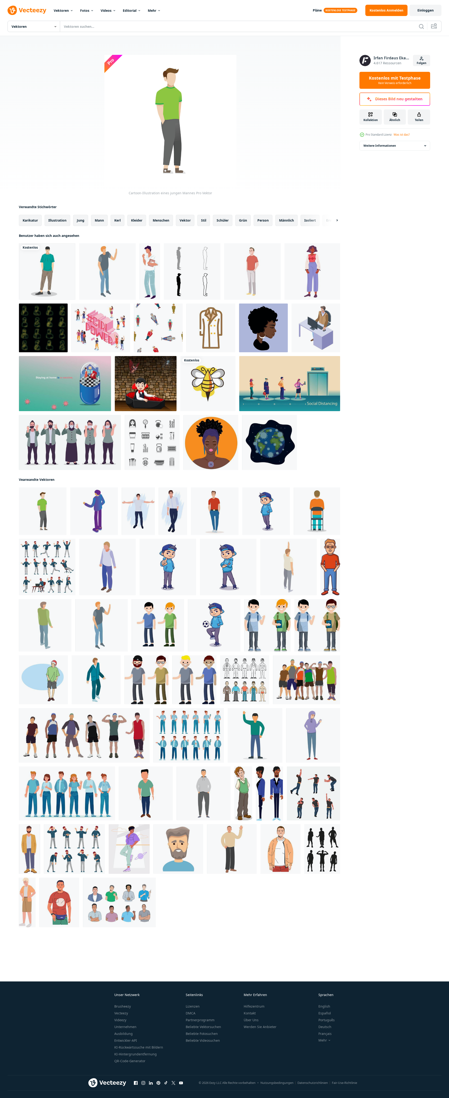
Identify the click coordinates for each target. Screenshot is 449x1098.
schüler (223, 220)
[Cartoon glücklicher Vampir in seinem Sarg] (146, 383)
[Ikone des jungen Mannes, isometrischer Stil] (94, 511)
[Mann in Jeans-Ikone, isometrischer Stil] (45, 625)
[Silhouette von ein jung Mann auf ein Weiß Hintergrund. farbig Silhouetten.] (84, 735)
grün (243, 220)
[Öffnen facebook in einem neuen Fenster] (136, 1083)
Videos (106, 10)
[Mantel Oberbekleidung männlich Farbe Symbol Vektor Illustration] (210, 328)
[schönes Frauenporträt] (263, 328)
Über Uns (251, 1020)
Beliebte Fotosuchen (202, 1033)
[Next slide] (333, 220)
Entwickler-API (125, 1040)
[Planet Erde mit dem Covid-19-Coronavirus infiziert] (269, 442)
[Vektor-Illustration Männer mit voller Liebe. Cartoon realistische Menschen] (138, 511)
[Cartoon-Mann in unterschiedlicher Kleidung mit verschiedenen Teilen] (244, 679)
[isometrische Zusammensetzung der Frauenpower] (100, 328)
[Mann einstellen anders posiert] (313, 793)
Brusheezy (122, 1006)
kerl (117, 220)
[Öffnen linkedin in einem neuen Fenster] (151, 1083)
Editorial (129, 10)
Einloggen (425, 10)
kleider (136, 220)
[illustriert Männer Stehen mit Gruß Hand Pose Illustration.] (232, 849)
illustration (57, 220)
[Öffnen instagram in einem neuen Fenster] (143, 1083)
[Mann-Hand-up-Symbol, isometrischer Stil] (107, 271)
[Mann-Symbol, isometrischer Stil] (107, 567)
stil (203, 220)
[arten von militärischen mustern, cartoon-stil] (158, 328)
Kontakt (250, 1013)
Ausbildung (123, 1033)
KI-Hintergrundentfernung (135, 1054)
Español (324, 1013)
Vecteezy (121, 1013)
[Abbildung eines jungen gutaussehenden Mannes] (119, 902)
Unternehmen (125, 1027)
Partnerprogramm (200, 1020)
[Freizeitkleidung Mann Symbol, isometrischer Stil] (96, 679)
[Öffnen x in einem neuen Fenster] (173, 1083)
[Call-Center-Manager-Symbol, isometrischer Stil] (316, 328)
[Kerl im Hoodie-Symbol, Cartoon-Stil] (313, 735)
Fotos (84, 10)
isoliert (310, 220)
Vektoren (61, 10)
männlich (286, 220)
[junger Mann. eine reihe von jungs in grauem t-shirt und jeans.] (158, 625)
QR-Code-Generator (129, 1061)
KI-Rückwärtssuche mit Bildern (138, 1047)
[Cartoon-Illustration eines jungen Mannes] (42, 511)
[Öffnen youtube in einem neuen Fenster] (181, 1083)
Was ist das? (402, 135)
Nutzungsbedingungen (276, 1083)
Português (326, 1020)
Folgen (421, 63)
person (263, 220)
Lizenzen (193, 1006)
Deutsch (324, 1027)
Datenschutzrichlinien (312, 1083)
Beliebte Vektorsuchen (203, 1027)
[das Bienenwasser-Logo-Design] (207, 383)
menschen (161, 220)
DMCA (190, 1013)
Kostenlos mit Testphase (395, 80)
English (324, 1006)
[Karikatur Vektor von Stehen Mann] (243, 793)
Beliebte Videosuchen (203, 1040)
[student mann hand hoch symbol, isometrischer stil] (288, 567)
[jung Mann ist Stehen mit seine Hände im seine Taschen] (204, 793)
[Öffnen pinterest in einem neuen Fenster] (158, 1083)
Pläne (317, 10)
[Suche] (421, 26)
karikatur (30, 220)
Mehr (152, 10)
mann (99, 220)
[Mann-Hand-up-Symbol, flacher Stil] (255, 735)
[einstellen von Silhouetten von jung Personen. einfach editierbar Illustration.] (322, 849)
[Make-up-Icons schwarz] (152, 442)
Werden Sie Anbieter (260, 1027)
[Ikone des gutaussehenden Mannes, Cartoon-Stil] (146, 793)
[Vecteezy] (27, 10)
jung (80, 220)
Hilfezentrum (254, 1006)
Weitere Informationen (379, 146)
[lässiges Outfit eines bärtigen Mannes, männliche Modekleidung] (29, 849)
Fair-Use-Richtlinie (344, 1083)
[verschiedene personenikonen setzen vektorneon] (43, 328)
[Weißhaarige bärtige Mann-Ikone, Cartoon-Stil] (178, 849)
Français (325, 1033)
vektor (185, 220)
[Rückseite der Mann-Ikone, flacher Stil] (317, 511)
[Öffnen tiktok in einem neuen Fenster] (166, 1083)
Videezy (120, 1020)
